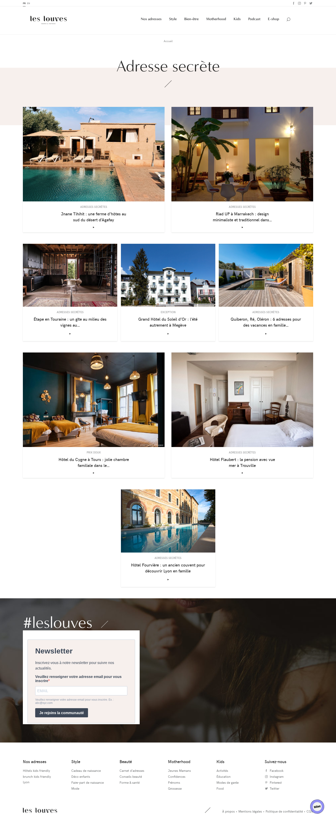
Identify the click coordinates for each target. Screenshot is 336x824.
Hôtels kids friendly (36, 770)
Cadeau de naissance (86, 770)
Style (173, 19)
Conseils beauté (131, 776)
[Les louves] (48, 20)
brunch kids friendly (37, 776)
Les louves (40, 810)
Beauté (126, 761)
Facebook (293, 3)
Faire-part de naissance (87, 782)
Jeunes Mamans (179, 770)
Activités (222, 770)
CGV (310, 811)
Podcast (254, 19)
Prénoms (174, 782)
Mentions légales (250, 811)
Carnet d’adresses (132, 770)
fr (24, 3)
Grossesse (175, 788)
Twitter (310, 3)
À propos (228, 811)
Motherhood (216, 19)
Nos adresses (151, 19)
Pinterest (304, 3)
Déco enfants (80, 776)
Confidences (176, 776)
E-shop (273, 19)
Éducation (223, 776)
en (28, 3)
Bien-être (191, 19)
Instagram (299, 3)
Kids (237, 19)
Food (220, 788)
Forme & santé (130, 782)
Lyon (26, 782)
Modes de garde (227, 782)
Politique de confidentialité (284, 811)
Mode (75, 788)
